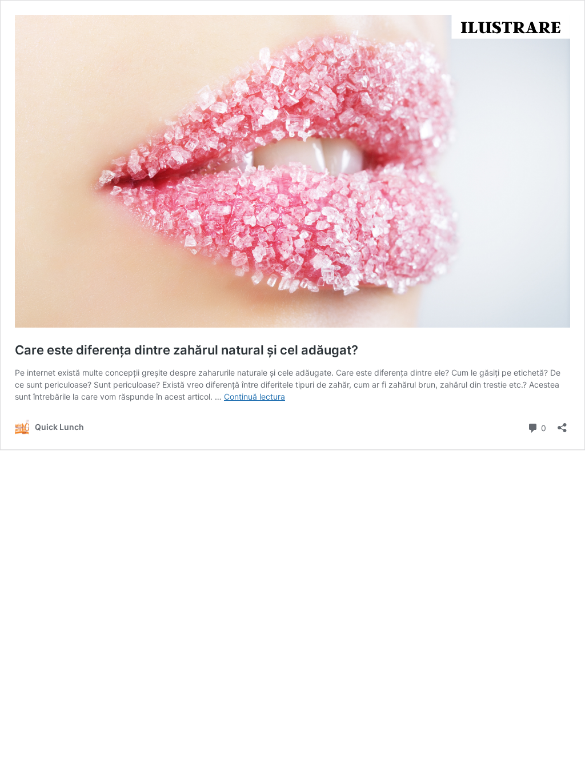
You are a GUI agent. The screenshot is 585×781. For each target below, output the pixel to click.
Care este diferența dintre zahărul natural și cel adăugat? (186, 349)
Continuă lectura (254, 396)
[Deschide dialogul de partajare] (562, 424)
